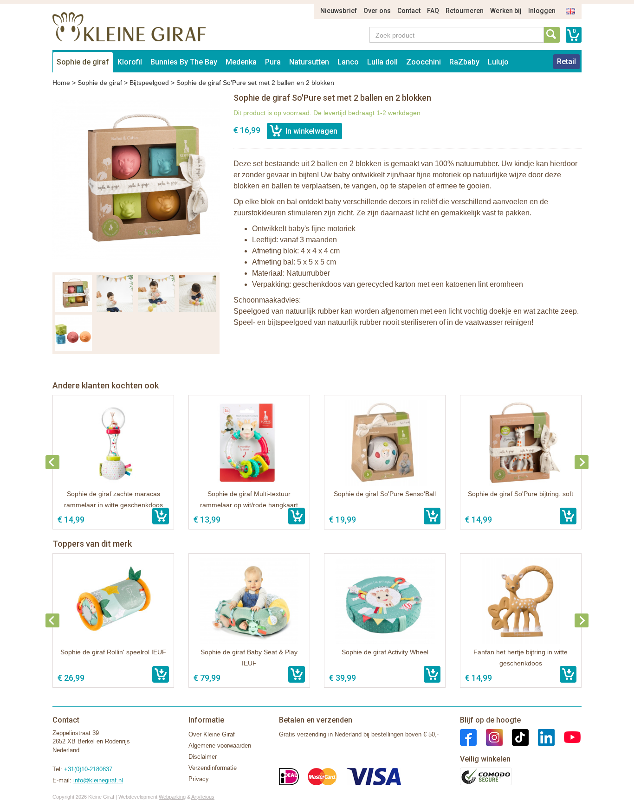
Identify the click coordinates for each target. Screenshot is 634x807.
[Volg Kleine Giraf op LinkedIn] (542, 736)
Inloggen (542, 10)
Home (61, 82)
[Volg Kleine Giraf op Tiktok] (516, 736)
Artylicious (202, 797)
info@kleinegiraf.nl (98, 780)
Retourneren (465, 10)
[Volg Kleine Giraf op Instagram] (490, 736)
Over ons (377, 10)
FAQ (433, 10)
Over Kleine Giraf (211, 734)
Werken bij (506, 10)
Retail (566, 61)
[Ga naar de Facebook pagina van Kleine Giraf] (468, 736)
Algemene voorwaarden (219, 745)
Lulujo (498, 62)
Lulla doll (382, 62)
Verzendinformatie (212, 767)
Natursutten (309, 62)
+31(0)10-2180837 (88, 769)
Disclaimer (202, 756)
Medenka (241, 62)
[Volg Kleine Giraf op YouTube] (568, 736)
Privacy (198, 778)
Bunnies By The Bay (183, 62)
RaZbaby (464, 62)
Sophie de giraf (83, 62)
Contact (409, 10)
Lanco (348, 62)
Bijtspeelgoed (149, 82)
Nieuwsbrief (338, 10)
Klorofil (129, 62)
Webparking (172, 797)
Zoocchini (423, 62)
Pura (273, 62)
